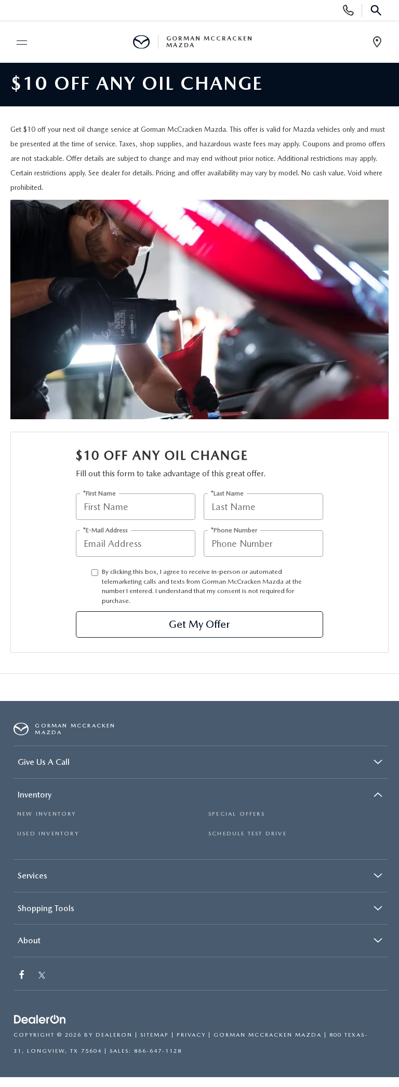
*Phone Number (234, 530)
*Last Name (227, 493)
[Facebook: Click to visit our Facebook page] (23, 975)
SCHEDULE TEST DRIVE (247, 833)
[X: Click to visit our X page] (42, 975)
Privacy (191, 1034)
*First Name (99, 493)
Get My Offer (199, 624)
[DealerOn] (40, 1020)
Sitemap (154, 1034)
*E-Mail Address (105, 530)
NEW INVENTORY (46, 813)
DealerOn (114, 1034)
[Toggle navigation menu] (17, 42)
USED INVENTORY (48, 833)
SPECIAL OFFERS (236, 813)
